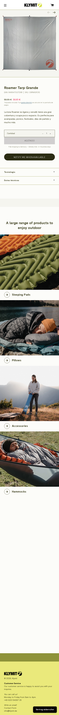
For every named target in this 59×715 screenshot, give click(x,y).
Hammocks (19, 491)
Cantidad (11, 133)
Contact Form (10, 708)
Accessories (20, 425)
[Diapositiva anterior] (48, 12)
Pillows (16, 360)
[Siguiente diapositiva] (54, 12)
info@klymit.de (10, 711)
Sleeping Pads (21, 294)
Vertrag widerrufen (45, 709)
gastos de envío (26, 103)
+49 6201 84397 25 (13, 700)
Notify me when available (29, 157)
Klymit (14, 678)
